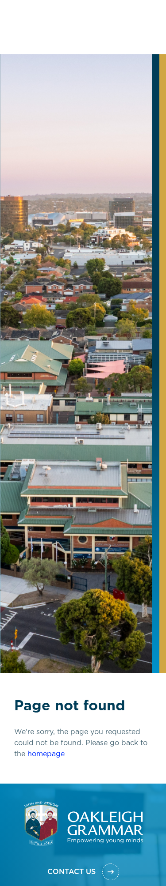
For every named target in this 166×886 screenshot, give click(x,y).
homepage (46, 811)
